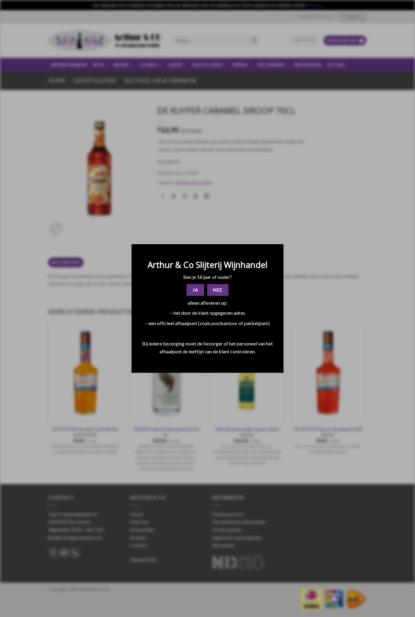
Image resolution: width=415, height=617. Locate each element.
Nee (217, 290)
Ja (195, 290)
